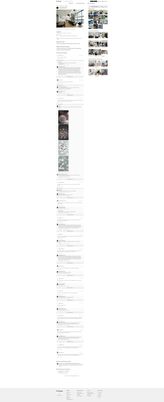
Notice (70, 394)
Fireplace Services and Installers (61, 48)
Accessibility (88, 394)
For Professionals (79, 392)
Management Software (80, 393)
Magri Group (103, 38)
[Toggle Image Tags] (75, 29)
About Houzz (68, 392)
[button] (58, 89)
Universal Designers (78, 48)
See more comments (60, 60)
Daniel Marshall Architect (63, 7)
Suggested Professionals (90, 393)
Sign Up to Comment (70, 76)
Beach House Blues (97, 47)
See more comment (59, 104)
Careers (68, 393)
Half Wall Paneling (63, 43)
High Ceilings (58, 43)
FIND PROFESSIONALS (81, 3)
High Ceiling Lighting (69, 43)
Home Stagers (59, 49)
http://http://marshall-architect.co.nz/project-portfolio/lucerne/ (68, 35)
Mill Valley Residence (91, 38)
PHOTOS (71, 3)
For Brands (78, 394)
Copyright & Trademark (70, 399)
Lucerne (92, 8)
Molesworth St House (104, 47)
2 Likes (60, 172)
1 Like (58, 83)
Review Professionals (90, 392)
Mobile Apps (68, 398)
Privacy (68, 394)
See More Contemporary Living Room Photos (95, 59)
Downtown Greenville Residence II (91, 47)
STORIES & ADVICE (92, 3)
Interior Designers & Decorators (70, 48)
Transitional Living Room (97, 56)
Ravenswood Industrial (103, 56)
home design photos (73, 375)
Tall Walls (78, 43)
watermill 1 (96, 38)
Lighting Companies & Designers (65, 49)
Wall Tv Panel (75, 43)
